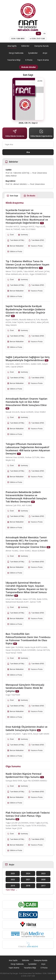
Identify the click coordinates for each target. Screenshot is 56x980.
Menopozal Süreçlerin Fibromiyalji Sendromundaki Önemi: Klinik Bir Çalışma (25, 688)
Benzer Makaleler (17, 246)
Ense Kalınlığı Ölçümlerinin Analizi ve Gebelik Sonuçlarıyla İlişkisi (26, 728)
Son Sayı (14, 195)
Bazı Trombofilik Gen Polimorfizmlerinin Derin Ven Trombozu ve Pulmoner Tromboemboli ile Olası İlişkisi (28, 638)
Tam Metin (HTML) (17, 240)
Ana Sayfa (12, 46)
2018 (28, 885)
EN (44, 33)
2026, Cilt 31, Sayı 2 (28, 122)
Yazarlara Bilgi (13, 60)
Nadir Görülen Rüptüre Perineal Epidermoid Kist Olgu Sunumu (23, 775)
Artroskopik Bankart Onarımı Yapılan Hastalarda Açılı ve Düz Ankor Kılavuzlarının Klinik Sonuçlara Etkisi (26, 402)
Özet (12, 234)
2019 (13, 885)
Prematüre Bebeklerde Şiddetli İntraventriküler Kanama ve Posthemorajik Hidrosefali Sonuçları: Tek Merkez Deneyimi (26, 497)
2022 (13, 879)
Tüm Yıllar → (11, 890)
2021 (28, 879)
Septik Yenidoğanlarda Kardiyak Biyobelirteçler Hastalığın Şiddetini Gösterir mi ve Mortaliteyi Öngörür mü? (25, 311)
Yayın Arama (43, 60)
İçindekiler (33, 53)
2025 (13, 873)
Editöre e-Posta (16, 251)
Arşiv (45, 53)
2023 (43, 873)
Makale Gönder (28, 67)
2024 (28, 873)
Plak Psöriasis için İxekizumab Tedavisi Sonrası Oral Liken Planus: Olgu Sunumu (28, 816)
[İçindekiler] (28, 99)
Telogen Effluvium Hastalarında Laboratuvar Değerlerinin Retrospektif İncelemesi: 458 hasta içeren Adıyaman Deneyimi (28, 448)
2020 (43, 879)
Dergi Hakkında (16, 53)
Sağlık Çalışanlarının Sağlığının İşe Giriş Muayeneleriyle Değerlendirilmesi (28, 358)
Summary (24, 234)
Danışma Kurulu (41, 46)
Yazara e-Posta (36, 246)
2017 (43, 885)
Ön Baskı (31, 195)
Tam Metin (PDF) (37, 240)
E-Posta (28, 60)
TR (38, 33)
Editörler (25, 46)
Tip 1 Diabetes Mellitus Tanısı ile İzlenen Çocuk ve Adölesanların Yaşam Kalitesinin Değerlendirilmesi (27, 264)
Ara (28, 152)
